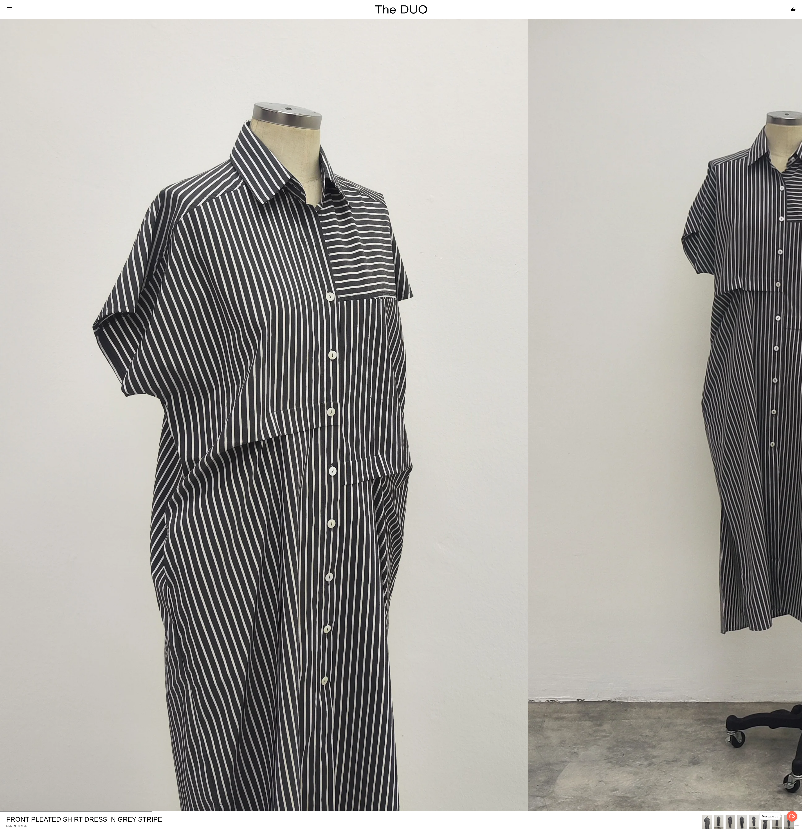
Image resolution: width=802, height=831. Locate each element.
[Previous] (702, 822)
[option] (707, 822)
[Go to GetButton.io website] (792, 825)
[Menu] (9, 10)
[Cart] (793, 9)
